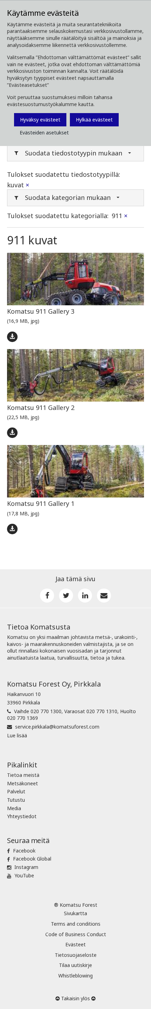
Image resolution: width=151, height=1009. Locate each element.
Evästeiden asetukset (44, 132)
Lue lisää (17, 735)
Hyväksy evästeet (40, 119)
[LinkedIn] (85, 596)
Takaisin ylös (75, 998)
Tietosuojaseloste (76, 955)
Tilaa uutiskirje (75, 965)
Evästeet (75, 944)
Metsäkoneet (22, 783)
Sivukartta (75, 913)
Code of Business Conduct (75, 934)
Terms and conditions (75, 923)
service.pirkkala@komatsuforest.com (57, 726)
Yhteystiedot (22, 816)
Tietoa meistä (23, 775)
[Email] (104, 596)
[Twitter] (66, 596)
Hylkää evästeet (94, 119)
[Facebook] (47, 596)
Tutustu (16, 799)
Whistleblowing (75, 975)
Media (14, 808)
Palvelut (16, 791)
